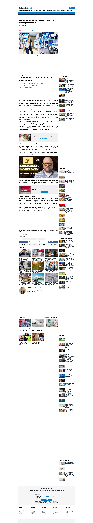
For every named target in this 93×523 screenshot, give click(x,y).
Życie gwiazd (44, 513)
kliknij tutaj (52, 503)
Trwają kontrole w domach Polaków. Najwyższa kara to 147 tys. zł (50, 259)
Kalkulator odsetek (69, 513)
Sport (32, 513)
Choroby (54, 513)
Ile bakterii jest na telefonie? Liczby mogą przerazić (51, 271)
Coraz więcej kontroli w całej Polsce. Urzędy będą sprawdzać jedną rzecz (44, 188)
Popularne (47, 317)
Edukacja (43, 511)
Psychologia (55, 514)
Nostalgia (26, 15)
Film (42, 514)
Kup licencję (29, 234)
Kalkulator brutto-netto (69, 514)
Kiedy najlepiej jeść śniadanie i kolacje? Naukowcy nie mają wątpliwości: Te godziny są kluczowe (25, 284)
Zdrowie (32, 514)
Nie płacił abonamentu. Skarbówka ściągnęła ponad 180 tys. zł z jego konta (24, 259)
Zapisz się (46, 499)
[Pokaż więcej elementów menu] (74, 10)
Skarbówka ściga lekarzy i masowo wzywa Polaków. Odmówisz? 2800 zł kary (37, 259)
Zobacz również (44, 138)
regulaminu (47, 496)
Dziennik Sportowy (45, 15)
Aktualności (28, 13)
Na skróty (20, 507)
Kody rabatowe (44, 510)
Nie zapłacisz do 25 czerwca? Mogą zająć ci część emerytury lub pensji (25, 271)
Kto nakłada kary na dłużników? (26, 87)
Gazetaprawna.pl (21, 510)
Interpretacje (21, 514)
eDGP (19, 511)
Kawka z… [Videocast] (37, 15)
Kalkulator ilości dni (69, 510)
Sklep (73, 5)
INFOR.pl (41, 5)
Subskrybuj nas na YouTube (25, 30)
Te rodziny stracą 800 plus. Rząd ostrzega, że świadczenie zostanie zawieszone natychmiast (51, 284)
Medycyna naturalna (56, 512)
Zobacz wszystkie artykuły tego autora (25, 295)
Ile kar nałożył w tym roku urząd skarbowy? (29, 85)
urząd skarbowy (26, 238)
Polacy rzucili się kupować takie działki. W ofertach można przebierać (37, 271)
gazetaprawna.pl (68, 5)
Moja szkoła (43, 512)
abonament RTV (34, 238)
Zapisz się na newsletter (38, 30)
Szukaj (72, 7)
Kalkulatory (68, 507)
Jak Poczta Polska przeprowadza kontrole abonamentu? (32, 83)
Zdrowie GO (31, 15)
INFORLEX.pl (52, 5)
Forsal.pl (20, 512)
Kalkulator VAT (68, 512)
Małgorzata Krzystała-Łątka (25, 25)
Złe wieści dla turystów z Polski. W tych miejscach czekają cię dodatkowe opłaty (38, 283)
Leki (53, 511)
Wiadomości (33, 512)
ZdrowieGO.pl (62, 5)
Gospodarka (21, 13)
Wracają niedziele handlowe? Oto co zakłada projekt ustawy (44, 136)
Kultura (43, 517)
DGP (56, 5)
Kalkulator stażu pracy (69, 511)
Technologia (33, 510)
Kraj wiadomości (54, 317)
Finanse (54, 510)
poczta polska (41, 238)
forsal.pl (46, 5)
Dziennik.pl (33, 507)
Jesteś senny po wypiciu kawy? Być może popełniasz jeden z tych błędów (25, 297)
